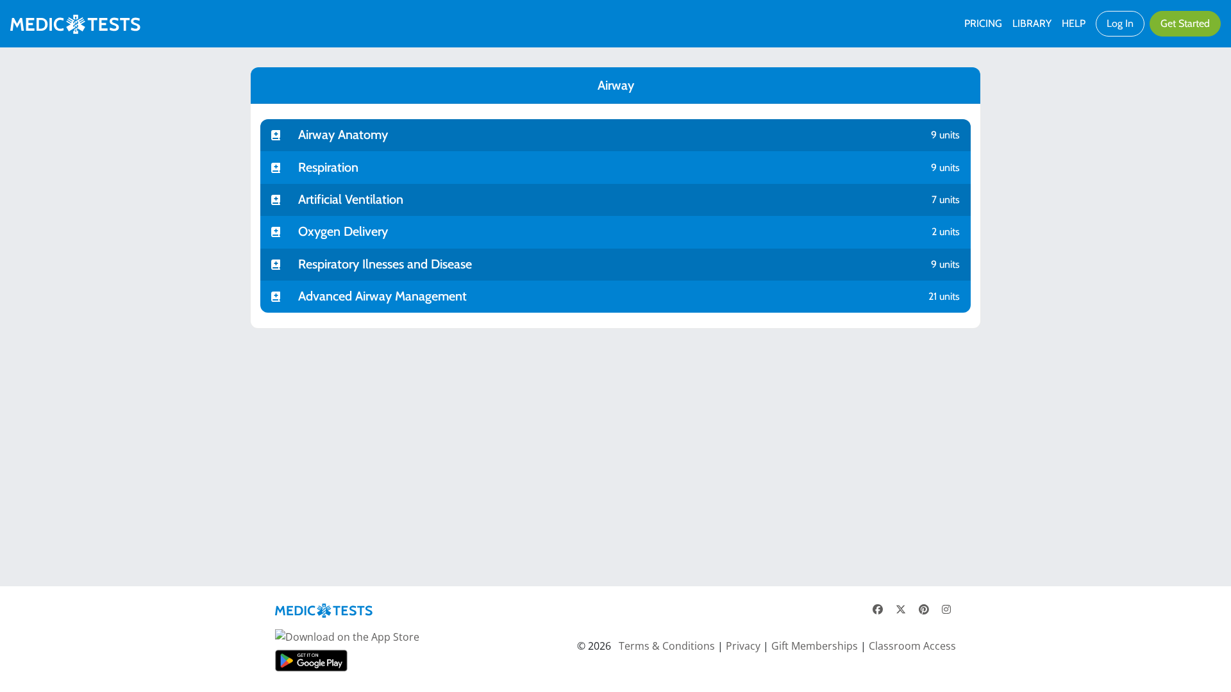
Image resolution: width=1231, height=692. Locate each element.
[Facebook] (878, 609)
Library (1031, 23)
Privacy (743, 646)
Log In (1120, 23)
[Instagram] (946, 609)
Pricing (983, 23)
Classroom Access (912, 646)
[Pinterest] (924, 609)
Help (1073, 23)
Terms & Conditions (667, 646)
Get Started (1185, 23)
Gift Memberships (814, 646)
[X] (901, 609)
